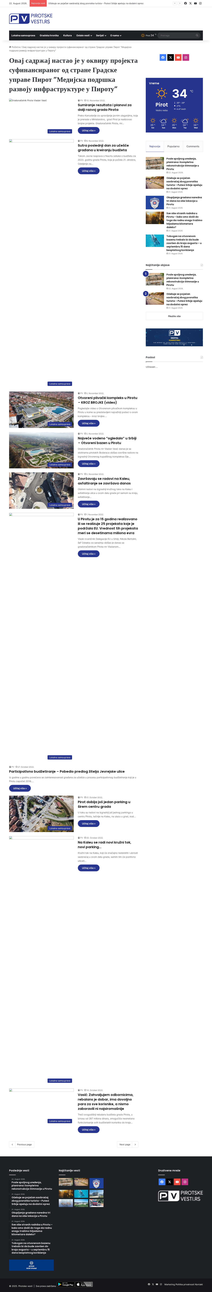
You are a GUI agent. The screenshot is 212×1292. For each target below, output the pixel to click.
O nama (114, 35)
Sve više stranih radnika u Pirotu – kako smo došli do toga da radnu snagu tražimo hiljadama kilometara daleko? (184, 220)
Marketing (170, 1284)
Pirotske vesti (25, 1286)
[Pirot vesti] (30, 19)
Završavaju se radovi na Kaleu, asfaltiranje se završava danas (104, 481)
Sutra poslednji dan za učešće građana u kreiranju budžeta (103, 147)
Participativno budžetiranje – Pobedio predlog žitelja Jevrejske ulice (67, 771)
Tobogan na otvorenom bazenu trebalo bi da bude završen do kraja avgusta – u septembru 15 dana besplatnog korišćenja (184, 243)
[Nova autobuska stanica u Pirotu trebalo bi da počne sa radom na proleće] (81, 1203)
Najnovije (154, 146)
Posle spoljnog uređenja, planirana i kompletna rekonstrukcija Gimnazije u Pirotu (182, 164)
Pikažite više (174, 316)
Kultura (67, 35)
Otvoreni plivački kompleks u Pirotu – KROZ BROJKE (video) (107, 400)
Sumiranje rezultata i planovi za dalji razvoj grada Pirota (105, 107)
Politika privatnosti (185, 1284)
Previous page (24, 1144)
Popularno (173, 146)
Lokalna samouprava (23, 35)
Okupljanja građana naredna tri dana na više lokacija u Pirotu (184, 201)
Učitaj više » (88, 130)
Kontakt (199, 1284)
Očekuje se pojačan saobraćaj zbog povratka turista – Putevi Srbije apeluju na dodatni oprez (184, 183)
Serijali (100, 35)
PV (81, 100)
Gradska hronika (49, 35)
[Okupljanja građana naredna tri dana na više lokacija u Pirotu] (155, 203)
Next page (125, 1144)
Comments (192, 146)
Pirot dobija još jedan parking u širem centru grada (104, 804)
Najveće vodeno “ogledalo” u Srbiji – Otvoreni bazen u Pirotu (107, 440)
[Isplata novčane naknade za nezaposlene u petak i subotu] (66, 1203)
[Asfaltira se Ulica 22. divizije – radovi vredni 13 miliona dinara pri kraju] (96, 1203)
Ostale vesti (83, 35)
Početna (15, 47)
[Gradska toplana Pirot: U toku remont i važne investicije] (96, 1194)
